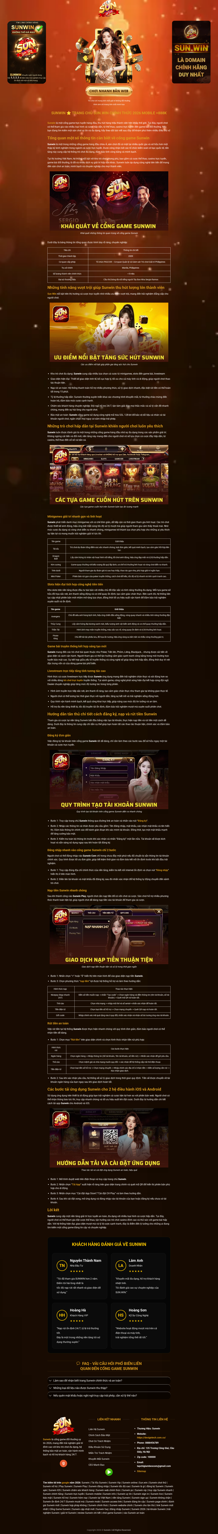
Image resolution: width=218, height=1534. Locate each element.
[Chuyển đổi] (50, 1381)
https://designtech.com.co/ (151, 1437)
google (65, 1482)
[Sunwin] (109, 8)
